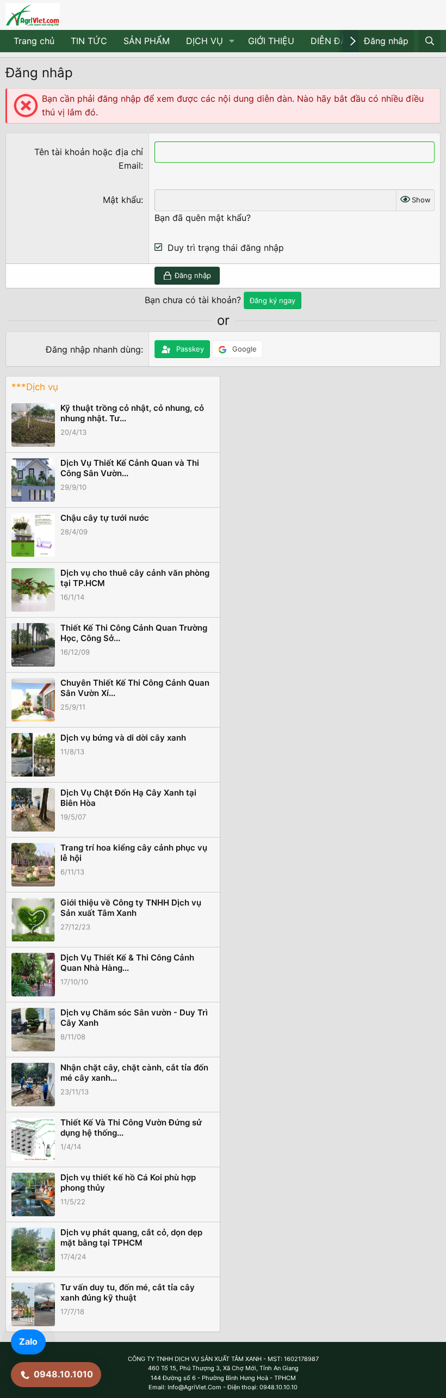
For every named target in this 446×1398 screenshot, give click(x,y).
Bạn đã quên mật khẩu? (202, 217)
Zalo (28, 1341)
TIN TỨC (89, 40)
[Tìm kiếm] (429, 41)
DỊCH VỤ (204, 40)
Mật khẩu (122, 199)
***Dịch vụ (34, 386)
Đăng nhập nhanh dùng (93, 349)
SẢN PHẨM (146, 40)
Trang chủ (34, 40)
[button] (232, 41)
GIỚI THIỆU (271, 40)
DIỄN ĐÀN (332, 40)
